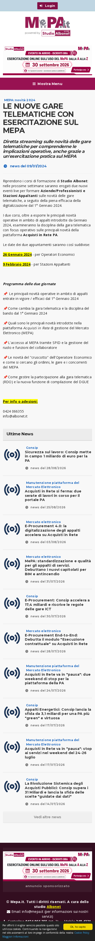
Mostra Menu (50, 84)
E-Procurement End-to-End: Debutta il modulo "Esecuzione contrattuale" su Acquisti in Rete (56, 637)
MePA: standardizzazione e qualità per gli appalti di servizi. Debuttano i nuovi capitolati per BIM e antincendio (58, 565)
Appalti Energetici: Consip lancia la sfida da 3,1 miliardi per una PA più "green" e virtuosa (58, 711)
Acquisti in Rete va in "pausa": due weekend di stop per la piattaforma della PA (58, 676)
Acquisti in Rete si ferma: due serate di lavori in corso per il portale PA (53, 493)
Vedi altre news (47, 817)
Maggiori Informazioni (15, 936)
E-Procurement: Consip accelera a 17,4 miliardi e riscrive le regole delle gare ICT (57, 602)
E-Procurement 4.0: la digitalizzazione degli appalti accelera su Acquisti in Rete (52, 528)
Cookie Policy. (82, 932)
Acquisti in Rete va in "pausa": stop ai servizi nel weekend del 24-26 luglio (58, 750)
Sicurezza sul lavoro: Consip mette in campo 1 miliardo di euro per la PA (58, 454)
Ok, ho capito (78, 927)
